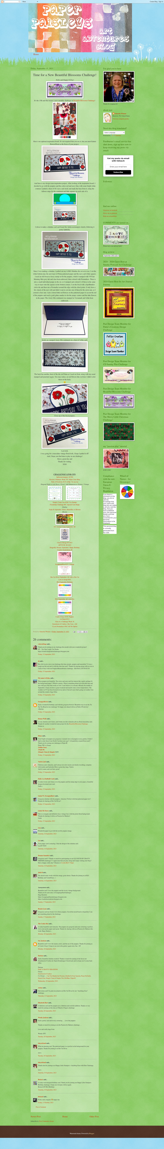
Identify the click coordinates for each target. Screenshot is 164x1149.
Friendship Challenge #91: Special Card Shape (65, 505)
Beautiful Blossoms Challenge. (78, 724)
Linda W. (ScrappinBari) (46, 796)
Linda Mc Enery (43, 811)
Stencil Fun (41, 978)
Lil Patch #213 (64, 619)
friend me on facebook (110, 210)
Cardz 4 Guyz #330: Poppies (65, 617)
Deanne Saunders (44, 855)
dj (38, 661)
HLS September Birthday (65, 582)
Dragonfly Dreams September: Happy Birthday (65, 547)
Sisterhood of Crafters (45, 974)
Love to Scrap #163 (65, 579)
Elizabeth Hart (43, 1003)
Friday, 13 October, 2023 (45, 1102)
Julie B (40, 872)
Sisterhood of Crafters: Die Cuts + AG (64, 624)
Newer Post (36, 1116)
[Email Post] (74, 632)
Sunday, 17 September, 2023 (47, 902)
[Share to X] (82, 632)
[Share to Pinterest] (86, 632)
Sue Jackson (42, 941)
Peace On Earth (86, 976)
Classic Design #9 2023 (64, 543)
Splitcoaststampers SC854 (64, 477)
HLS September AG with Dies (64, 599)
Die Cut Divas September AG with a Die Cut (64, 577)
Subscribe (118, 172)
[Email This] (78, 632)
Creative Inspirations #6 (64, 550)
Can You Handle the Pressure (56, 976)
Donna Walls (42, 719)
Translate (118, 135)
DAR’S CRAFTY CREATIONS (48, 969)
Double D (68, 976)
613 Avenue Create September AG (65, 527)
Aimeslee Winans (120, 114)
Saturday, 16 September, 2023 (47, 834)
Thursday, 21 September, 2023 (47, 996)
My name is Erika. (44, 678)
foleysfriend (42, 1043)
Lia (39, 840)
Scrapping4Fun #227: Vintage (64, 564)
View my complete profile (121, 119)
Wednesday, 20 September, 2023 (48, 981)
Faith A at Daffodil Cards (46, 779)
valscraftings (42, 644)
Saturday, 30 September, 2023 (47, 1073)
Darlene (41, 956)
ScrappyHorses (43, 702)
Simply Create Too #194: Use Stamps (65, 502)
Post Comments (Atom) (46, 1121)
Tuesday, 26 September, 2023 (47, 1011)
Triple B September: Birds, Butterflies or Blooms (65, 509)
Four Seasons (76, 976)
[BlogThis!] (80, 632)
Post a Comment (41, 1107)
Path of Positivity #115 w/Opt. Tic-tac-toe (64, 482)
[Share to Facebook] (84, 632)
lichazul (40, 1097)
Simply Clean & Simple (53, 978)
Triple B (72, 978)
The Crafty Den (43, 924)
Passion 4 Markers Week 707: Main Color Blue (64, 479)
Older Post (94, 1116)
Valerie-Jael (42, 762)
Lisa (39, 828)
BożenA (40, 1079)
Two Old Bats (65, 978)
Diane (40, 736)
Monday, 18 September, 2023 (47, 934)
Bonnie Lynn (42, 909)
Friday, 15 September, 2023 (46, 654)
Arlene (40, 988)
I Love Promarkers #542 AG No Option (64, 626)
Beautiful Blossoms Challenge (84, 100)
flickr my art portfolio (110, 216)
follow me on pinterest (110, 213)
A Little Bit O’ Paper (67, 863)
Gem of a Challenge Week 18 (64, 621)
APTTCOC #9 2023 (64, 545)
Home (36, 54)
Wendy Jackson (43, 1017)
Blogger (91, 1133)
